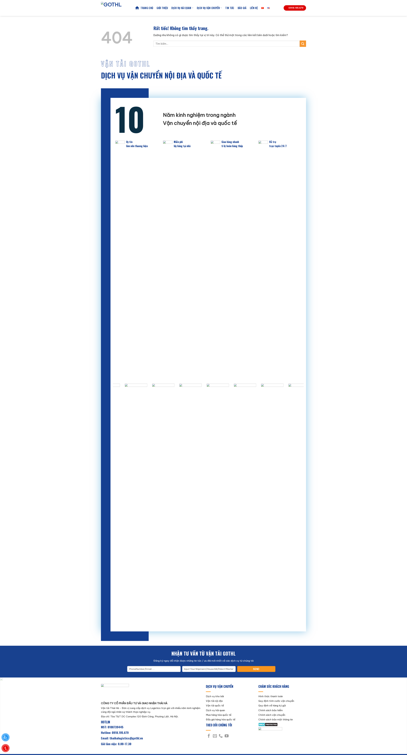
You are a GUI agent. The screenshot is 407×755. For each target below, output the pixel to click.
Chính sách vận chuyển (271, 714)
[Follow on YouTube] (227, 736)
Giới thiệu (162, 8)
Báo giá (242, 8)
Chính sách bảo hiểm (270, 710)
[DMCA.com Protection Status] (268, 724)
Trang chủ (147, 8)
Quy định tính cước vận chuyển (276, 700)
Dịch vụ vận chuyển (208, 8)
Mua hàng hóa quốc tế (218, 714)
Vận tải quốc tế (215, 705)
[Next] (296, 505)
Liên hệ (254, 8)
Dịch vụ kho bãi (215, 696)
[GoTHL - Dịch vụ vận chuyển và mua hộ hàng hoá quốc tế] (116, 8)
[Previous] (121, 505)
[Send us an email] (215, 736)
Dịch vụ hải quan (181, 8)
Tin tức (229, 8)
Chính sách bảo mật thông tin (275, 719)
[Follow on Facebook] (209, 736)
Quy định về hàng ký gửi (272, 705)
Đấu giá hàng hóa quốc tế (220, 719)
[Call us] (221, 736)
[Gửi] (303, 44)
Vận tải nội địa (214, 700)
